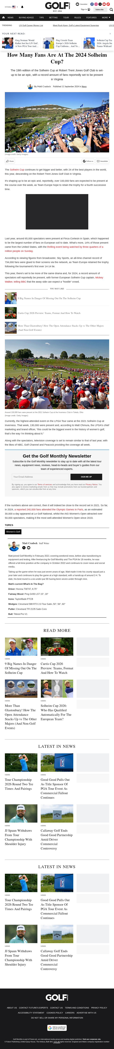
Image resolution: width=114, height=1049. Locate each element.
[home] (3, 18)
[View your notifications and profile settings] (22, 7)
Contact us (56, 1008)
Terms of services (45, 484)
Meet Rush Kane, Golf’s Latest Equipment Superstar (76, 25)
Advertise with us (86, 1013)
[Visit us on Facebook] (92, 4)
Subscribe (100, 10)
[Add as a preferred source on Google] (57, 1028)
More (105, 17)
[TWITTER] (24, 548)
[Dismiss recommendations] (110, 33)
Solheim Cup (17, 169)
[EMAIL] (29, 548)
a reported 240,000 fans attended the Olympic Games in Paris (48, 509)
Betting (53, 17)
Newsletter (104, 161)
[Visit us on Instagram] (96, 4)
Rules (77, 17)
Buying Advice (26, 17)
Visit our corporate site (92, 1039)
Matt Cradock (44, 86)
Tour (66, 17)
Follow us (89, 161)
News (10, 17)
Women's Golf (13, 532)
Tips (41, 17)
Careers (69, 1013)
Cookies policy (55, 1013)
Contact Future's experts (33, 1008)
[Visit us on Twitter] (100, 4)
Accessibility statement (31, 1013)
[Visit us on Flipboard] (108, 4)
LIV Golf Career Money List (31, 25)
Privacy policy (99, 1008)
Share (11, 161)
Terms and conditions (77, 1008)
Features (91, 17)
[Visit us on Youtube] (104, 4)
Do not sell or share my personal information (57, 1018)
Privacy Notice (91, 484)
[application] (57, 211)
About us (12, 1008)
